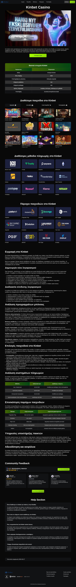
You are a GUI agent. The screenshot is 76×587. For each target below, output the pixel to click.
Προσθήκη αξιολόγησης (64, 469)
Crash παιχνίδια (45, 105)
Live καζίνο (28, 105)
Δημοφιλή (12, 105)
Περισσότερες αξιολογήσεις (38, 491)
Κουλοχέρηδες (62, 105)
